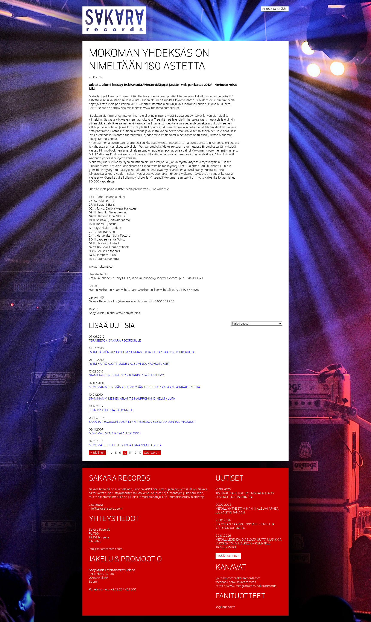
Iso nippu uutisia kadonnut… (111, 410)
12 (134, 452)
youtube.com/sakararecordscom (238, 578)
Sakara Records (114, 20)
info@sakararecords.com (105, 508)
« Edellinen (97, 452)
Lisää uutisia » (228, 556)
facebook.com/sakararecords (236, 582)
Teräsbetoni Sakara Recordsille (115, 340)
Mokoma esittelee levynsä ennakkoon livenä (125, 445)
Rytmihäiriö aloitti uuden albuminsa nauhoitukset (129, 363)
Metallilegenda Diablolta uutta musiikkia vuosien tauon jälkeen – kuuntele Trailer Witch (249, 543)
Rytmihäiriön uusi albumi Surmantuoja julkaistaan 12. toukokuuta (142, 352)
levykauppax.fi (225, 607)
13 (139, 452)
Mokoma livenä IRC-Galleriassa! (114, 433)
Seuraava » (152, 452)
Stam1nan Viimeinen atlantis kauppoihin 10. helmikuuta (132, 398)
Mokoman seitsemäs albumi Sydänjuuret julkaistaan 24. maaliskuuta (144, 387)
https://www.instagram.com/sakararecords (246, 586)
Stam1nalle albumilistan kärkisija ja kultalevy (126, 375)
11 (130, 452)
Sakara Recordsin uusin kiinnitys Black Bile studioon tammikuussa (142, 421)
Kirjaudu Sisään (274, 9)
